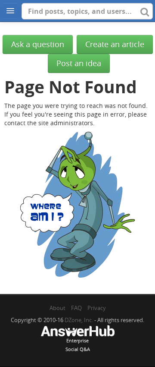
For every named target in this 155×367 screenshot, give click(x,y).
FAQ (76, 308)
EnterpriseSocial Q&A (77, 344)
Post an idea (78, 63)
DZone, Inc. (79, 320)
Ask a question (37, 44)
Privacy (96, 308)
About (57, 308)
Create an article (114, 44)
